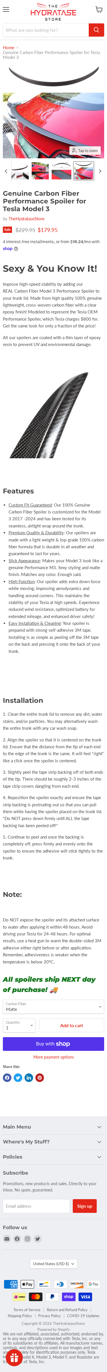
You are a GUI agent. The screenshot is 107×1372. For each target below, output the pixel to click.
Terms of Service (27, 1309)
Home (8, 47)
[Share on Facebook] (7, 1077)
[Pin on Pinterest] (39, 1077)
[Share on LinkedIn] (29, 1077)
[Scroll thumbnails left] (6, 171)
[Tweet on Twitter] (18, 1077)
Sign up (84, 1206)
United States (51, 1263)
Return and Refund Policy (67, 1309)
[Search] (96, 30)
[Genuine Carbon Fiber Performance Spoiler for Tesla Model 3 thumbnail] (19, 171)
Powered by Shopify (53, 1329)
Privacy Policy (49, 1315)
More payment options (53, 1057)
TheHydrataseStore (27, 218)
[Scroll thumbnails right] (99, 171)
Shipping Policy (20, 1315)
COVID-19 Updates (83, 1315)
